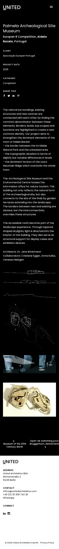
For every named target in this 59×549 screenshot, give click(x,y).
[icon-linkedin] (5, 513)
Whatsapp (8, 497)
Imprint (34, 542)
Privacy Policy (47, 542)
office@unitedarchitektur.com (20, 491)
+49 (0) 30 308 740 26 (15, 494)
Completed (9, 83)
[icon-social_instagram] (10, 513)
